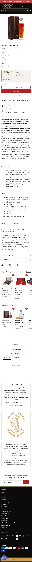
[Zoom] (25, 37)
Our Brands (4, 506)
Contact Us (4, 492)
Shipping (3, 84)
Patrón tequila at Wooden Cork (15, 216)
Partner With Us (5, 509)
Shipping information (7, 255)
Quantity (3, 63)
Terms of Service (5, 515)
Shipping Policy (5, 513)
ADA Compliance (5, 525)
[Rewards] (4, 557)
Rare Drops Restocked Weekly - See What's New (16, 1)
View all (28, 272)
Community (4, 520)
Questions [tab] (16, 357)
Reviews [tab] (6, 357)
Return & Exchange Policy (7, 511)
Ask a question (5, 259)
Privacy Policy (5, 518)
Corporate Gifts (5, 495)
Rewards (3, 499)
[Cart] (25, 5)
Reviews (3, 504)
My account (4, 527)
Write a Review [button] (17, 349)
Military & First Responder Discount (10, 522)
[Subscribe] (26, 482)
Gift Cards (3, 497)
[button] (29, 282)
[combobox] (16, 10)
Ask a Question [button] (17, 353)
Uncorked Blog (5, 502)
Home (2, 42)
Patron (3, 48)
